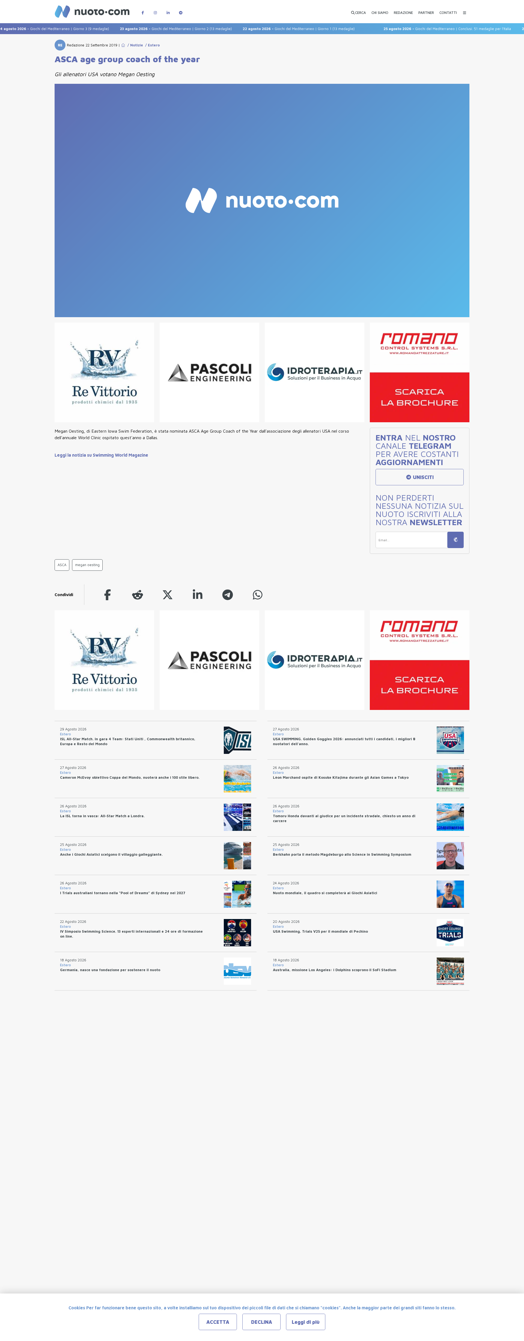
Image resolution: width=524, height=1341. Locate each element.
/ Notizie (134, 45)
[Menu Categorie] (464, 9)
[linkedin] (197, 594)
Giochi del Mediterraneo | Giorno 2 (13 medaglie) (155, 28)
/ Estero (151, 45)
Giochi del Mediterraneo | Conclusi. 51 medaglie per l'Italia (426, 28)
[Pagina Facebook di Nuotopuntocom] (142, 9)
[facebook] (107, 594)
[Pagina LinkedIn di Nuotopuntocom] (168, 9)
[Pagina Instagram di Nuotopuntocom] (155, 9)
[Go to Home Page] (123, 45)
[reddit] (137, 594)
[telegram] (227, 594)
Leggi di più (306, 1322)
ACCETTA (217, 1322)
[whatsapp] (257, 594)
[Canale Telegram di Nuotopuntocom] (180, 9)
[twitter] (167, 594)
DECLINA (261, 1322)
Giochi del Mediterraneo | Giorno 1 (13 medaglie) (278, 28)
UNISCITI (423, 477)
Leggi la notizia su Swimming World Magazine (101, 455)
